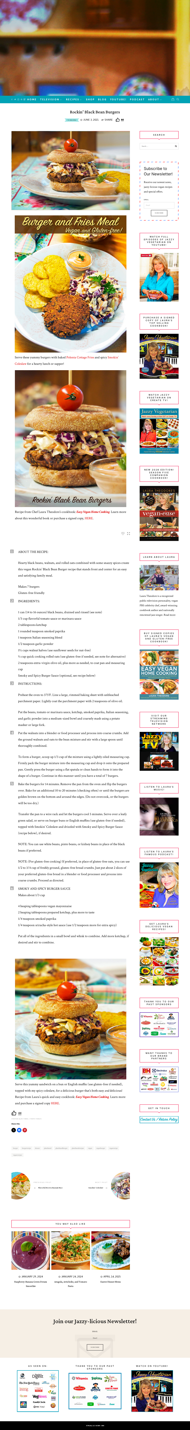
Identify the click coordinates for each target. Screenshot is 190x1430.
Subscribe (159, 213)
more (172, 615)
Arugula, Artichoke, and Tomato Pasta (70, 1284)
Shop (90, 99)
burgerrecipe (26, 1148)
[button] (128, 532)
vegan (90, 1148)
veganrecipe (113, 1148)
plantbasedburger (61, 1148)
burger (15, 1148)
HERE (89, 518)
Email (146, 200)
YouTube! (118, 99)
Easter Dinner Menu (110, 1282)
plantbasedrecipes (78, 1148)
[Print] (123, 532)
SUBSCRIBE (95, 1347)
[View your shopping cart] (173, 99)
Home (32, 99)
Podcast (137, 99)
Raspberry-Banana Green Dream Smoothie (30, 1284)
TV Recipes (72, 120)
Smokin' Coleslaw (100, 1185)
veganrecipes (17, 1155)
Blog (102, 99)
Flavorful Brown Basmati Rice (41, 1185)
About (153, 99)
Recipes (72, 99)
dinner (37, 1148)
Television (49, 99)
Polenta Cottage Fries (80, 357)
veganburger (100, 1148)
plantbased (47, 1148)
